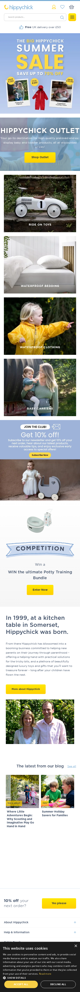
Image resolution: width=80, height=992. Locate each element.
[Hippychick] (22, 7)
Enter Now (40, 589)
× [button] (75, 946)
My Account (54, 7)
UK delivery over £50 (43, 27)
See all (71, 766)
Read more (45, 973)
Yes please (59, 903)
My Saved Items (62, 7)
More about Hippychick (26, 689)
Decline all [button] (58, 984)
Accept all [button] (21, 984)
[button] (40, 977)
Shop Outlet (40, 157)
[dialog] (40, 967)
